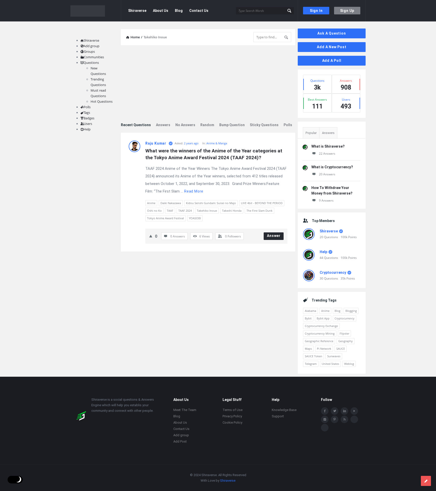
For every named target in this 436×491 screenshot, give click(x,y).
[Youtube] (354, 411)
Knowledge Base (284, 410)
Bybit (308, 318)
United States (330, 364)
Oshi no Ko (154, 210)
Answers (163, 125)
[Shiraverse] (95, 10)
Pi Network (324, 348)
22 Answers (327, 153)
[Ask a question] (426, 481)
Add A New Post (331, 47)
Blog (179, 11)
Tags (87, 112)
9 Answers (326, 200)
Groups (89, 51)
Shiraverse (137, 11)
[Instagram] (325, 419)
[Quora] (325, 427)
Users (88, 123)
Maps (308, 348)
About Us (160, 11)
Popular (311, 133)
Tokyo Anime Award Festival (165, 218)
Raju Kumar (155, 143)
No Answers (185, 125)
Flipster (344, 333)
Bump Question (232, 125)
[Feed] (344, 419)
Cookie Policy (232, 422)
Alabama (310, 311)
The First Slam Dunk (259, 210)
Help (323, 252)
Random (207, 125)
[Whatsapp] (354, 419)
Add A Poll (331, 61)
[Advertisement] (208, 84)
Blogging (351, 311)
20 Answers (327, 174)
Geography (345, 341)
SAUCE (340, 348)
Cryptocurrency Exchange (321, 326)
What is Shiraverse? (328, 146)
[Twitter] (334, 411)
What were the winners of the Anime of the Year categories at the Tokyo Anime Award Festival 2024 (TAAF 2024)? (214, 154)
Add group (91, 46)
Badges (89, 118)
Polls (288, 125)
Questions (91, 62)
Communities (94, 57)
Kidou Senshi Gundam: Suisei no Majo (211, 203)
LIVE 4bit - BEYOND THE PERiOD (262, 203)
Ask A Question (331, 33)
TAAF (170, 210)
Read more (193, 191)
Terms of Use (232, 410)
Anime (151, 203)
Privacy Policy (232, 416)
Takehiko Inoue (207, 210)
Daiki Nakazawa (170, 203)
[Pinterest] (334, 419)
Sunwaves (333, 356)
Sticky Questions (264, 125)
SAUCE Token (313, 356)
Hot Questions (102, 101)
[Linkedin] (344, 411)
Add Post (180, 441)
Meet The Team (184, 410)
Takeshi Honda (231, 210)
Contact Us (198, 11)
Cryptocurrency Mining (320, 333)
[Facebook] (325, 411)
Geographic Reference (319, 341)
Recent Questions (136, 125)
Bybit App (323, 318)
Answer (274, 236)
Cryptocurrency (333, 272)
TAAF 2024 (185, 210)
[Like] (150, 235)
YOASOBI (195, 218)
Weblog (349, 364)
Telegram (311, 364)
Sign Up (347, 11)
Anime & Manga (216, 143)
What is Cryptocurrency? (332, 167)
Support (278, 416)
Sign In (316, 11)
